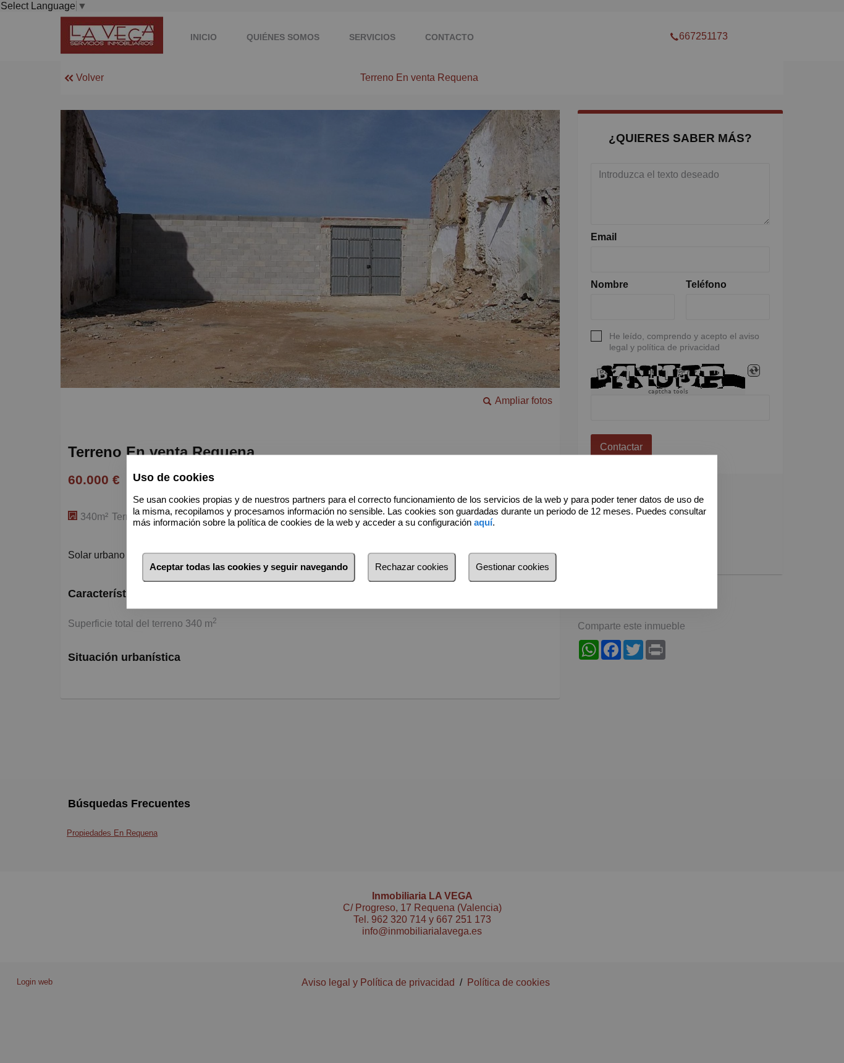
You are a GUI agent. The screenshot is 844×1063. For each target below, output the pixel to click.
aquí (483, 523)
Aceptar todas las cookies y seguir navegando (249, 566)
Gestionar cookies (512, 566)
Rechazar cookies (412, 566)
